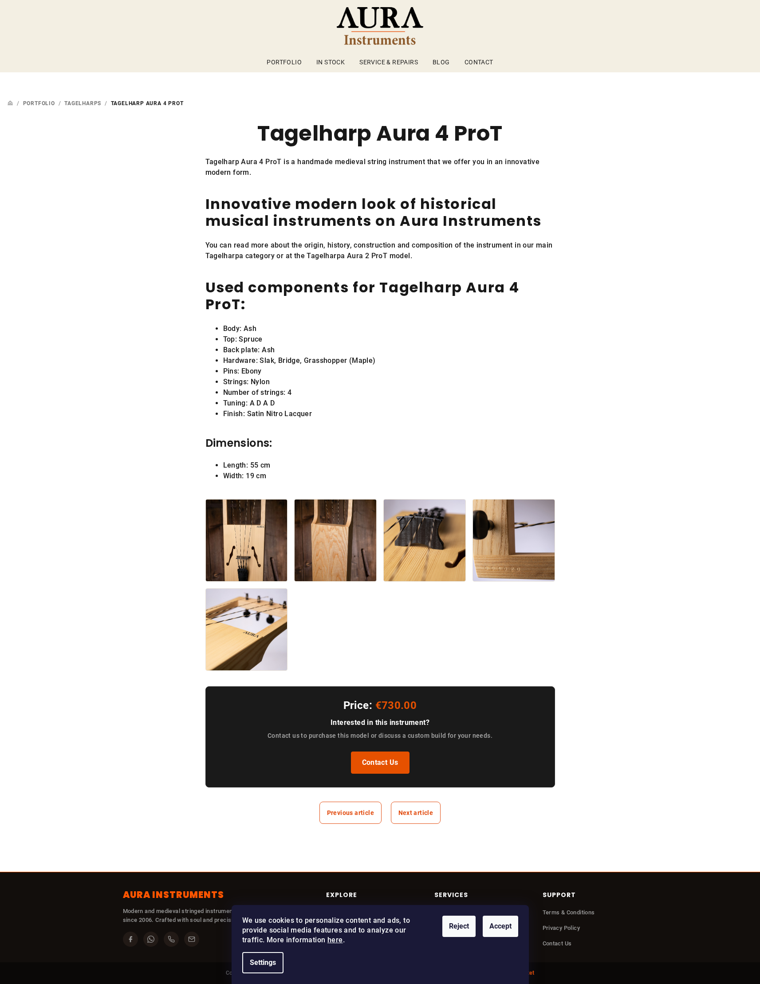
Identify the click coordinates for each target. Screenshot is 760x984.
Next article (415, 812)
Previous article (350, 812)
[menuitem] (284, 62)
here (335, 940)
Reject (459, 926)
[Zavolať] (171, 939)
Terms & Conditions (569, 912)
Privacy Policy (561, 928)
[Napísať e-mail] (191, 939)
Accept (500, 926)
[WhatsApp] (150, 939)
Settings (263, 962)
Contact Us (380, 762)
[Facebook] (130, 939)
